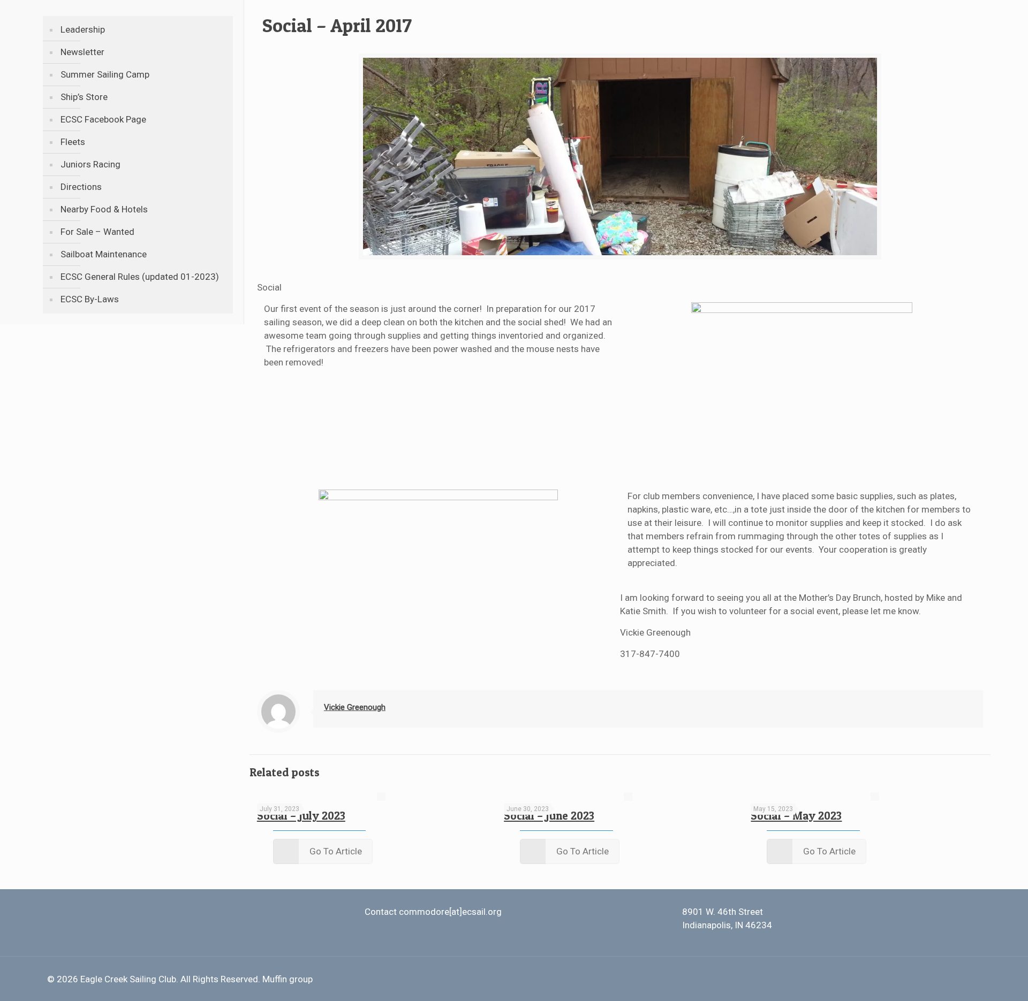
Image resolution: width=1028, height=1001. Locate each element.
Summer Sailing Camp (105, 74)
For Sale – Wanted (97, 231)
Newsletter (82, 52)
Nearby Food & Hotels (104, 209)
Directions (81, 186)
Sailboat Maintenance (104, 254)
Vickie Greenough (355, 707)
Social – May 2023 (796, 815)
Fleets (73, 141)
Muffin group (287, 979)
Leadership (83, 29)
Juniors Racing (90, 164)
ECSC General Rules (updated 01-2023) (140, 276)
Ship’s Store (84, 96)
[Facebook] (942, 979)
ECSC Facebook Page (103, 119)
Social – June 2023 (549, 815)
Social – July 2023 (301, 815)
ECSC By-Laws (90, 299)
